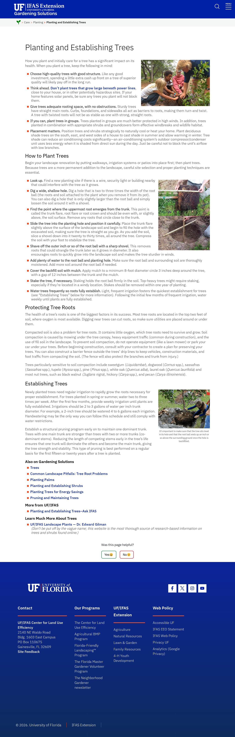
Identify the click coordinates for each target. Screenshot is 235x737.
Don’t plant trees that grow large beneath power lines (93, 88)
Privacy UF (161, 642)
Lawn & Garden (125, 642)
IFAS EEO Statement (168, 629)
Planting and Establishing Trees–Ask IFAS (63, 511)
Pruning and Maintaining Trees (54, 497)
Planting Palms (42, 479)
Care (27, 22)
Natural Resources (128, 636)
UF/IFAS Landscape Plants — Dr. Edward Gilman (68, 524)
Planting (38, 22)
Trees (34, 467)
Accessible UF (163, 622)
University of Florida (45, 725)
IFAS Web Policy (165, 635)
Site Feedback (29, 651)
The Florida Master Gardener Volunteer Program (89, 666)
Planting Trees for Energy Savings (56, 491)
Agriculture (122, 629)
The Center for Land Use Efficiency (89, 625)
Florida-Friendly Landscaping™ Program (86, 650)
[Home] (19, 22)
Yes (106, 554)
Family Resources (127, 649)
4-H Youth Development (124, 658)
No (125, 554)
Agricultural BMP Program (87, 636)
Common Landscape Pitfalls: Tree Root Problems (69, 473)
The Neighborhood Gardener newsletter (88, 682)
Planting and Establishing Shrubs (56, 485)
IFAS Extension (84, 725)
